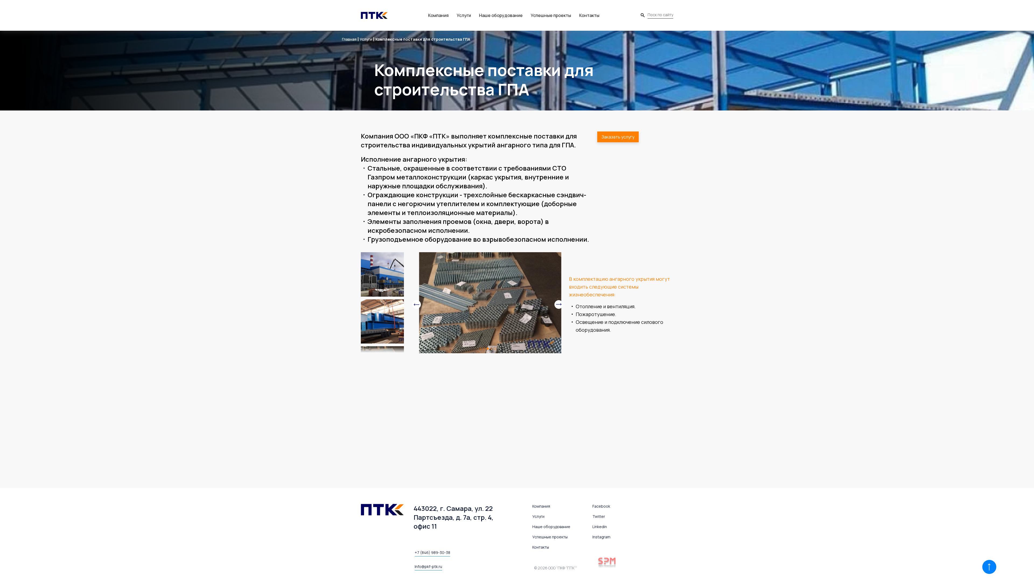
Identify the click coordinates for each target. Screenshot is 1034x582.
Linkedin (599, 526)
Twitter (598, 516)
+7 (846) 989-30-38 (432, 552)
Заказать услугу (618, 137)
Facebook (601, 506)
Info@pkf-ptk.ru (428, 566)
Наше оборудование (501, 15)
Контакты (589, 15)
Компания (438, 15)
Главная (349, 39)
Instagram (601, 536)
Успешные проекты (551, 15)
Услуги (464, 15)
